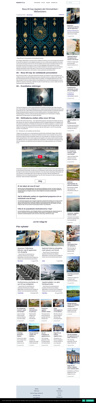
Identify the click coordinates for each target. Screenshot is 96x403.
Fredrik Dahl (20, 293)
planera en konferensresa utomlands (70, 94)
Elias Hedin (20, 261)
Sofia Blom (44, 293)
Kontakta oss (54, 2)
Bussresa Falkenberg (72, 30)
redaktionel (61, 14)
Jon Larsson (30, 14)
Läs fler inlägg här (40, 222)
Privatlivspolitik (90, 400)
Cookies (48, 2)
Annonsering (37, 2)
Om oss (43, 2)
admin (43, 261)
